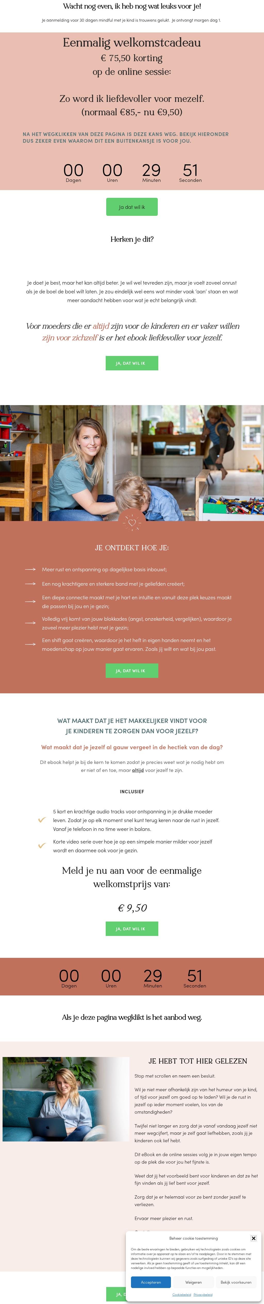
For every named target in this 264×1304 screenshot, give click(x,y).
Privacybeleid (203, 1294)
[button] (253, 1238)
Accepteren (151, 1282)
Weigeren (193, 1282)
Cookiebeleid (181, 1294)
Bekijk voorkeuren (236, 1282)
